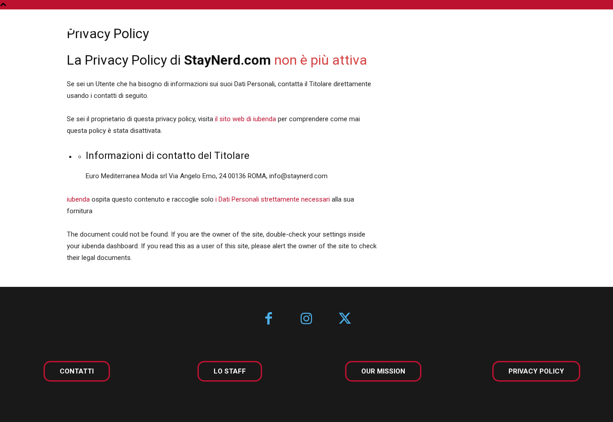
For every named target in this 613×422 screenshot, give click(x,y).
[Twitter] (345, 319)
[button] (581, 28)
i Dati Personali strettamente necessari (272, 199)
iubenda (78, 199)
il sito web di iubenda (245, 119)
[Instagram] (307, 319)
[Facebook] (268, 319)
